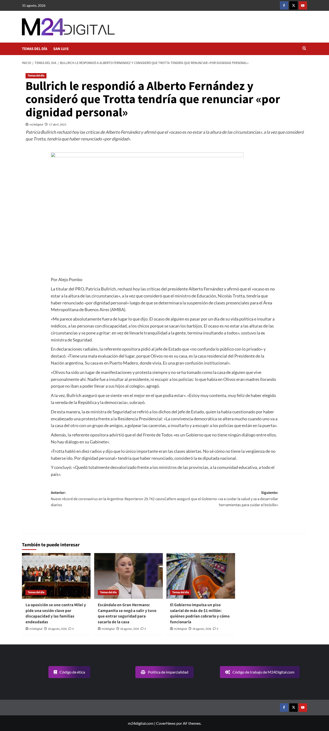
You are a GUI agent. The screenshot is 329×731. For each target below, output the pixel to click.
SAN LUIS (61, 48)
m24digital (36, 124)
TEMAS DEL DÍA (34, 48)
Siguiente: (221, 499)
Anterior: (107, 499)
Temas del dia (36, 76)
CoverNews (166, 723)
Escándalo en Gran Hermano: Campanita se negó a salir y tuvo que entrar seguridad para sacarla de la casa (127, 613)
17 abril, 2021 (57, 124)
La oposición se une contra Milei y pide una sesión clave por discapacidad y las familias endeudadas (56, 613)
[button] (304, 48)
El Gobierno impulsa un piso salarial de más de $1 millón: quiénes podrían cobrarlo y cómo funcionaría (200, 613)
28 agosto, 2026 (57, 629)
